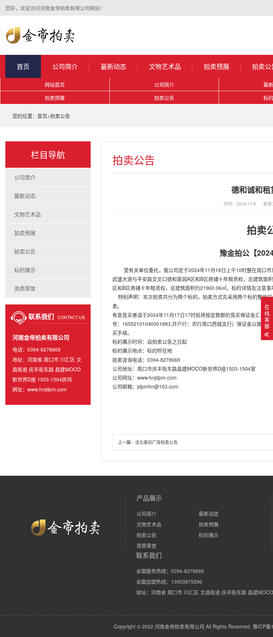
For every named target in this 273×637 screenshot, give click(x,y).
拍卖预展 (216, 66)
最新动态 (113, 66)
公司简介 (65, 66)
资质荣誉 (25, 288)
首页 (23, 66)
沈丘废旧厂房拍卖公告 (156, 442)
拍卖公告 (164, 97)
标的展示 (25, 269)
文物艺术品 (165, 66)
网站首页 (55, 84)
